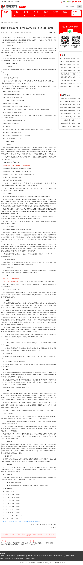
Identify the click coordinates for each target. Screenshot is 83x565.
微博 (64, 1)
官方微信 (3, 445)
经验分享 (65, 13)
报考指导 (26, 13)
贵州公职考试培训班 (17, 558)
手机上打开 (53, 32)
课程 (5, 22)
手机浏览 (10, 1)
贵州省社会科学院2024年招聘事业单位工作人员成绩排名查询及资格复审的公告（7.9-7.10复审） (14, 542)
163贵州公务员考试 (42, 556)
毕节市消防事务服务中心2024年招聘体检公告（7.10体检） (41, 542)
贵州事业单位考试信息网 (55, 556)
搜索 (79, 6)
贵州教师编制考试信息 (69, 556)
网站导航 (4, 1)
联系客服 (3, 449)
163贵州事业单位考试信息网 (7, 556)
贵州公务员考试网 (31, 556)
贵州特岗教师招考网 (5, 558)
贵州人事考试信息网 (29, 558)
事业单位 (6, 13)
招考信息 (16, 13)
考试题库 (46, 13)
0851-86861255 (77, 2)
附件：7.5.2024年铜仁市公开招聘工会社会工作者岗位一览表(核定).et (20, 521)
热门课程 (55, 13)
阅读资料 (36, 13)
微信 (69, 1)
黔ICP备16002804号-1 (60, 563)
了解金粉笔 (18, 1)
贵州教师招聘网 (21, 556)
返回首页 (75, 13)
